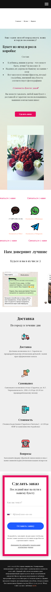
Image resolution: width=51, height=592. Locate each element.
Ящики (33, 21)
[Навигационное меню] (46, 4)
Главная (18, 21)
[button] (25, 111)
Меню (26, 21)
